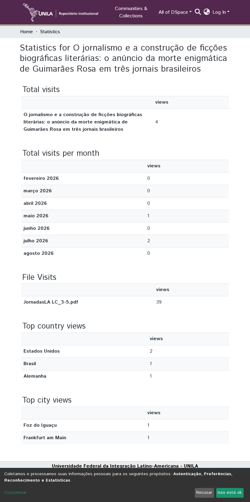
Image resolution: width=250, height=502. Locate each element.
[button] (207, 12)
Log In (219, 12)
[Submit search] (198, 12)
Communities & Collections (131, 12)
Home (26, 31)
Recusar (204, 493)
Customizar (15, 493)
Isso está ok (230, 493)
